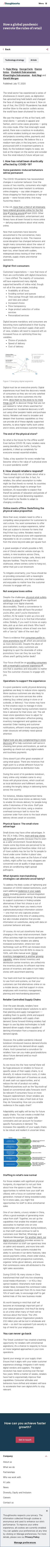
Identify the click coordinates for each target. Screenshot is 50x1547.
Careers (7, 1497)
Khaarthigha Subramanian (16, 75)
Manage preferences (25, 1542)
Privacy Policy (32, 1537)
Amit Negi (37, 75)
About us (7, 1462)
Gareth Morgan (11, 78)
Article (34, 60)
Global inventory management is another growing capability (23, 956)
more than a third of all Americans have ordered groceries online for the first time (24, 210)
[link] (25, 1440)
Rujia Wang (11, 69)
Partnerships (9, 1472)
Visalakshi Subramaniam (23, 72)
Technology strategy (14, 60)
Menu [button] (41, 3)
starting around (16, 213)
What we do (9, 1467)
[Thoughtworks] (12, 3)
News (6, 1487)
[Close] (47, 1511)
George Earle (26, 69)
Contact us (8, 1502)
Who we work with (12, 1477)
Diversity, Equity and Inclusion (17, 1492)
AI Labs (6, 1482)
